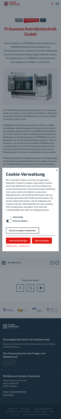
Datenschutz (11, 246)
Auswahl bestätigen (18, 240)
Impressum (24, 246)
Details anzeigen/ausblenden (22, 230)
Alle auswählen (42, 240)
